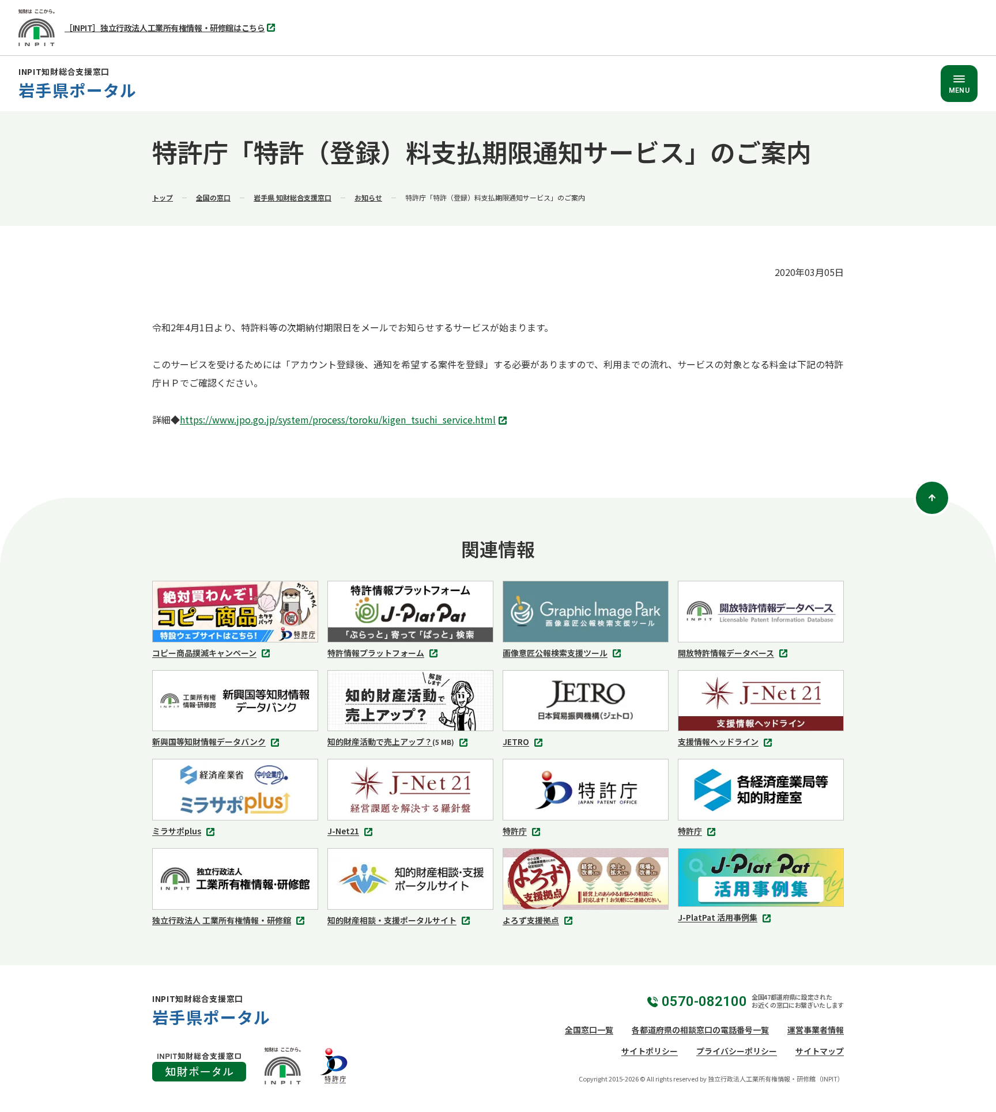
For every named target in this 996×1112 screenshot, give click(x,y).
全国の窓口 (213, 197)
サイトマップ (819, 1051)
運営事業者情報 (815, 1029)
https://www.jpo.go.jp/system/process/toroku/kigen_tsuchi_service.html (341, 421)
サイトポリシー (649, 1051)
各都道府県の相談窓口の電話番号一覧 (700, 1029)
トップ (162, 197)
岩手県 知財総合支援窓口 (292, 197)
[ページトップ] (932, 497)
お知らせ (368, 197)
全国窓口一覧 (589, 1029)
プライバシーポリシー (736, 1051)
